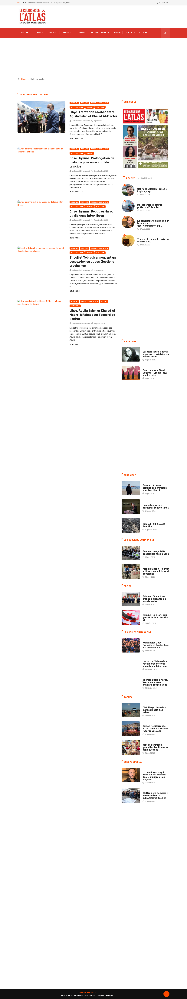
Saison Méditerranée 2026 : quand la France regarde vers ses (155, 728)
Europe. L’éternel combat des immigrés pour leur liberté (155, 488)
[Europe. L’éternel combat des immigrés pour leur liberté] (131, 488)
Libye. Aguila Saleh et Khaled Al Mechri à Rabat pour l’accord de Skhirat (92, 314)
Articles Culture (150, 349)
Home (24, 79)
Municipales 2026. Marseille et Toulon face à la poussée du (156, 645)
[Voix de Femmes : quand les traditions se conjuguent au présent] (131, 747)
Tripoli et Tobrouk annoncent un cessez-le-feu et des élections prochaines (93, 261)
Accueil (25, 33)
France (39, 33)
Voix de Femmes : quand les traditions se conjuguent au (156, 747)
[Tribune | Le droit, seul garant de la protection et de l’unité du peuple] (131, 617)
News (116, 33)
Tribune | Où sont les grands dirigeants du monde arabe (154, 599)
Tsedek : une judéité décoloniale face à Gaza (156, 552)
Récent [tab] (130, 178)
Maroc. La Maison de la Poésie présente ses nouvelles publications (155, 664)
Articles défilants (99, 103)
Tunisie (81, 33)
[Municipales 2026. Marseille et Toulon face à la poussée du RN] (131, 645)
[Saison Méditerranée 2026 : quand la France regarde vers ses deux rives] (131, 728)
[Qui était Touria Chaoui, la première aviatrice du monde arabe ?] (131, 354)
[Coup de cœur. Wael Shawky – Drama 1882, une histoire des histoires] (131, 373)
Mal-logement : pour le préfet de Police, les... (149, 206)
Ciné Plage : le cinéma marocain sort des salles (154, 710)
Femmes (146, 566)
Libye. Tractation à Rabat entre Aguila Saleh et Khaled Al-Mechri (93, 114)
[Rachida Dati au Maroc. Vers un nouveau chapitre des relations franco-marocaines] (131, 682)
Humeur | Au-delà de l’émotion (154, 525)
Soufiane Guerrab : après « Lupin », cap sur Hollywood (49, 3)
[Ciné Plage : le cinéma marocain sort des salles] (131, 710)
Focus (129, 33)
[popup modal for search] (165, 33)
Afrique (84, 103)
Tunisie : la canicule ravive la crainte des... (153, 240)
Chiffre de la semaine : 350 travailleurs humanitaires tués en (155, 795)
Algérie (67, 33)
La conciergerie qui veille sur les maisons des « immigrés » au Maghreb (154, 776)
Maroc (52, 33)
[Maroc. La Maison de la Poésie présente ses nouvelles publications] (131, 664)
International (98, 33)
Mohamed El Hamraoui (81, 121)
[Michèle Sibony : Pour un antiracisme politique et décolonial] (131, 571)
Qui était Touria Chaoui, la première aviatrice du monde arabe (156, 354)
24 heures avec (149, 677)
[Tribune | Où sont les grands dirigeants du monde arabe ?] (131, 599)
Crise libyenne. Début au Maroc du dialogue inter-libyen (91, 213)
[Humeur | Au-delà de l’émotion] (131, 525)
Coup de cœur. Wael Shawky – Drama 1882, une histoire (155, 373)
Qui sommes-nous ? (87, 992)
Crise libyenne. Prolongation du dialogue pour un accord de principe (92, 162)
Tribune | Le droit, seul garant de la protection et (155, 617)
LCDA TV (143, 33)
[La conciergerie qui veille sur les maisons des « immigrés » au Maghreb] (131, 775)
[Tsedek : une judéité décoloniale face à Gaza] (131, 553)
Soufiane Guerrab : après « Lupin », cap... (152, 190)
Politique (100, 107)
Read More (74, 139)
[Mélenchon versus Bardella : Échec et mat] (131, 506)
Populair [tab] (146, 178)
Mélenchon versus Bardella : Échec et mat (156, 506)
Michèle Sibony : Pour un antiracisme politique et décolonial (156, 571)
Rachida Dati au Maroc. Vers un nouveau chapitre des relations (155, 682)
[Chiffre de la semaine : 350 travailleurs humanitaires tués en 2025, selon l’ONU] (131, 795)
